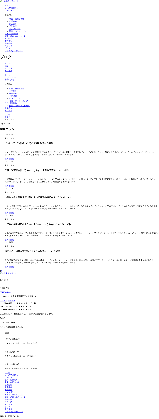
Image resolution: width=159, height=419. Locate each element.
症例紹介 (8, 108)
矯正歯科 (13, 24)
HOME (7, 373)
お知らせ (8, 404)
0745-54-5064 (5, 292)
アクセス (8, 111)
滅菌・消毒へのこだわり (19, 106)
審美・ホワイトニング (18, 31)
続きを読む (9, 159)
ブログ (7, 407)
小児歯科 (13, 21)
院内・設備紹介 (11, 103)
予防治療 (13, 26)
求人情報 (11, 301)
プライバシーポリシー (14, 412)
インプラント (14, 29)
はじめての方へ (11, 77)
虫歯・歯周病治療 (16, 19)
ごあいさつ (9, 80)
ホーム (7, 75)
